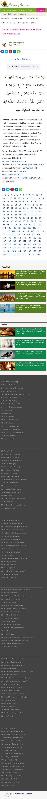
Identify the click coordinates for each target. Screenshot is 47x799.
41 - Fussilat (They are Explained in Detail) (14, 526)
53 (36, 208)
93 (36, 221)
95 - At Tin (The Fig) (7, 716)
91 (28, 221)
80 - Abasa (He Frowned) (9, 668)
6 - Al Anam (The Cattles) (9, 397)
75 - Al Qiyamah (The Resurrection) (12, 643)
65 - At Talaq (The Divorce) (10, 612)
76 (8, 218)
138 (9, 241)
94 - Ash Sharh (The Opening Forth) (12, 713)
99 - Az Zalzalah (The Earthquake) (12, 738)
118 (32, 231)
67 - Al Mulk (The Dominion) (10, 618)
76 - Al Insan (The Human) (9, 647)
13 (41, 195)
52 (32, 208)
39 (20, 205)
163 (14, 251)
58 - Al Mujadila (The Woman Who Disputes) (15, 589)
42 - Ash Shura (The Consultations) (12, 530)
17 (15, 198)
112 (4, 231)
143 (34, 241)
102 (35, 225)
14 (4, 198)
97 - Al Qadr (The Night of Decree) (12, 731)
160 (39, 248)
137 (4, 241)
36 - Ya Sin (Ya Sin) (7, 502)
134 (29, 238)
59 (20, 211)
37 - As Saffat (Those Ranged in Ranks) (14, 505)
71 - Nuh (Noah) (6, 631)
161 (4, 251)
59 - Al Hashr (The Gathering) (10, 593)
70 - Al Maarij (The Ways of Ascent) (12, 628)
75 (4, 218)
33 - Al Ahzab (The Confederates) (12, 492)
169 (4, 254)
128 (38, 234)
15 (7, 198)
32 (32, 201)
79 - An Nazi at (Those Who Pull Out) (13, 665)
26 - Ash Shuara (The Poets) (10, 470)
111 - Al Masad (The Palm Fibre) (11, 776)
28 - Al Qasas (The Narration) (10, 476)
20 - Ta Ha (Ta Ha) (7, 451)
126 (28, 234)
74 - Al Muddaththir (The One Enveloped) (14, 640)
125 (23, 234)
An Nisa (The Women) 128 (23, 155)
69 (20, 215)
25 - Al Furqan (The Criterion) (10, 467)
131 (14, 238)
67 (12, 215)
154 (9, 248)
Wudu (15, 14)
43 (36, 205)
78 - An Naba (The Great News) (11, 662)
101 (29, 225)
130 (9, 238)
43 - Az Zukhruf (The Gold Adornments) (14, 533)
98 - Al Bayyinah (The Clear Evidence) (13, 734)
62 (32, 211)
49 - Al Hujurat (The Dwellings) (11, 552)
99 (20, 225)
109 (29, 228)
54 (40, 208)
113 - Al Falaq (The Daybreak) (11, 782)
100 (25, 225)
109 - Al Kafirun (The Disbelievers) (12, 769)
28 (16, 201)
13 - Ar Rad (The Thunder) (9, 420)
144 (39, 241)
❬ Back (18, 59)
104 (4, 228)
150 (29, 244)
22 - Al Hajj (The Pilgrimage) (10, 457)
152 (39, 244)
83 (36, 218)
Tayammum (23, 14)
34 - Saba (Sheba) (7, 495)
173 (24, 254)
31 (28, 201)
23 (38, 198)
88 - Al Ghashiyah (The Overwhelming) (13, 694)
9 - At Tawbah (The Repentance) (11, 407)
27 (12, 201)
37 (12, 205)
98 (16, 225)
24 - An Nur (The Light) (8, 464)
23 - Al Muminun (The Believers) (11, 460)
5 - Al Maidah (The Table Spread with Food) (15, 394)
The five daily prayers (10, 10)
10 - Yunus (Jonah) (7, 410)
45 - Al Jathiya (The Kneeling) (10, 539)
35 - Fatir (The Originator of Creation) (13, 498)
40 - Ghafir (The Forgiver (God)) (11, 523)
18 (19, 198)
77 (12, 218)
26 (8, 201)
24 (42, 198)
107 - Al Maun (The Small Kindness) (13, 763)
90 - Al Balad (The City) (8, 700)
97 (12, 225)
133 (24, 238)
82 (32, 218)
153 (4, 248)
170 (9, 254)
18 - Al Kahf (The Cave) (8, 436)
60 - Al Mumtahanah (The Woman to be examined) (17, 596)
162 (9, 251)
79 (20, 218)
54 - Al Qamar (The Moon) (9, 568)
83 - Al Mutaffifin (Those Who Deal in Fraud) (15, 678)
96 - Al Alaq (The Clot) (8, 728)
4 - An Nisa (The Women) (9, 391)
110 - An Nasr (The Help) (9, 772)
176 (38, 254)
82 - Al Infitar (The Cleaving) (10, 675)
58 (16, 211)
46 (8, 208)
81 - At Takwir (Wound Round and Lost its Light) (17, 671)
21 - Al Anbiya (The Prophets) (10, 454)
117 (27, 231)
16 (11, 198)
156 (19, 248)
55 (4, 211)
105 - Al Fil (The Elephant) (9, 757)
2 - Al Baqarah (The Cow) (9, 385)
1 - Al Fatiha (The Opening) (10, 382)
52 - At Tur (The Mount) (8, 561)
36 (8, 205)
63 (36, 211)
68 (16, 215)
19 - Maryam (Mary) (7, 439)
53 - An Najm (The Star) (8, 565)
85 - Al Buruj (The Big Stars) (10, 684)
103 (40, 225)
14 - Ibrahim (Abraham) (8, 423)
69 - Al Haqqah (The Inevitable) (11, 624)
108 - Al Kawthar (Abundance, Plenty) (13, 766)
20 (26, 198)
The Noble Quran (16, 43)
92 (32, 221)
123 (13, 234)
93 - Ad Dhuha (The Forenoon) (11, 710)
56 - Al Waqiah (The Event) (9, 574)
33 (36, 201)
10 (29, 195)
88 (16, 221)
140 (19, 241)
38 (16, 205)
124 (18, 234)
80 (24, 218)
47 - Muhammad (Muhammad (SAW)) (13, 546)
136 (39, 238)
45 (4, 208)
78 (16, 218)
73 (36, 215)
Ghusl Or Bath (7, 14)
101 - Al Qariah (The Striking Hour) (12, 744)
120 (42, 231)
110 (34, 228)
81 (28, 218)
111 (39, 228)
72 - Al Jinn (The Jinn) (8, 634)
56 (8, 211)
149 (24, 244)
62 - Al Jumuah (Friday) (8, 602)
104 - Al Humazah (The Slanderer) (12, 753)
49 (20, 208)
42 (32, 205)
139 (14, 241)
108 (24, 228)
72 (32, 215)
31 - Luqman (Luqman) (8, 486)
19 (23, 198)
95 (4, 225)
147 (14, 244)
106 (14, 228)
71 (28, 215)
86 (8, 221)
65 (4, 215)
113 (8, 231)
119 (37, 231)
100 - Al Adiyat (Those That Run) (11, 741)
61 (28, 211)
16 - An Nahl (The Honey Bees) (11, 429)
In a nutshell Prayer (25, 10)
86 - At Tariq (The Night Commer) (12, 687)
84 (40, 218)
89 (20, 221)
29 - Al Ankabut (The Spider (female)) (13, 479)
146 (9, 244)
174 (28, 254)
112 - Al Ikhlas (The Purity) (9, 779)
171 (14, 254)
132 (19, 238)
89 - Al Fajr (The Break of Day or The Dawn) (15, 697)
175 (33, 254)
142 (29, 241)
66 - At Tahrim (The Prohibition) (11, 615)
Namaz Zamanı (25, 794)
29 (20, 201)
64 (40, 211)
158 (29, 248)
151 (34, 244)
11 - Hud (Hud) (6, 413)
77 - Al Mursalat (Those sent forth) (12, 659)
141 (24, 241)
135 (34, 238)
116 (23, 231)
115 (18, 231)
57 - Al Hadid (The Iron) (8, 577)
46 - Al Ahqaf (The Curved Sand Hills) (13, 542)
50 (24, 208)
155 (14, 248)
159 (34, 248)
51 (28, 208)
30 (24, 201)
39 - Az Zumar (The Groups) (10, 520)
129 (4, 238)
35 (4, 205)
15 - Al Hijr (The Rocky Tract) (10, 426)
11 (33, 195)
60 (24, 211)
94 (40, 221)
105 (9, 228)
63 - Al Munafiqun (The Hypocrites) (12, 605)
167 (34, 251)
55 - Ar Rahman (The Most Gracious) (13, 571)
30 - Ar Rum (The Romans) (9, 483)
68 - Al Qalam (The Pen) (8, 621)
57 (12, 211)
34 (40, 201)
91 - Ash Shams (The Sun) (9, 703)
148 (19, 244)
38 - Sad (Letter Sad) (8, 508)
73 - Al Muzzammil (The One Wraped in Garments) (17, 637)
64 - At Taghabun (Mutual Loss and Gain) (14, 608)
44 (41, 205)
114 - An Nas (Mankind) (8, 785)
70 (24, 215)
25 (4, 201)
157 (24, 248)
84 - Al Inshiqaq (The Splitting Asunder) (14, 681)
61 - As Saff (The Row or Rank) (11, 599)
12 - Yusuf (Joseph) (7, 416)
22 (34, 198)
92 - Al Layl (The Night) (8, 706)
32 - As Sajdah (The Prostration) (11, 489)
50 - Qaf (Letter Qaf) (7, 555)
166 (29, 251)
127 (33, 234)
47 (12, 208)
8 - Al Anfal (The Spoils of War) (11, 404)
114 (13, 231)
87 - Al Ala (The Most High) (10, 690)
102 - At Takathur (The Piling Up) (11, 747)
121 (4, 234)
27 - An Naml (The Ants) (9, 473)
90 (24, 221)
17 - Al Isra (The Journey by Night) (12, 432)
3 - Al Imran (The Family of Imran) (12, 388)
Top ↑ (7, 796)
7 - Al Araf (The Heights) (9, 401)
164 (19, 251)
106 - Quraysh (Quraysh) (9, 760)
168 (39, 251)
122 (8, 234)
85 (4, 221)
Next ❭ (26, 59)
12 (37, 195)
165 (24, 251)
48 (16, 208)
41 (28, 205)
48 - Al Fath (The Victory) (9, 549)
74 (40, 215)
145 (4, 244)
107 (19, 228)
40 (24, 205)
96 (8, 225)
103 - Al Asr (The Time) (8, 750)
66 (8, 215)
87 (12, 221)
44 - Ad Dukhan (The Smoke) (10, 536)
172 (19, 254)
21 (31, 198)
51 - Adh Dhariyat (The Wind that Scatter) (14, 558)
